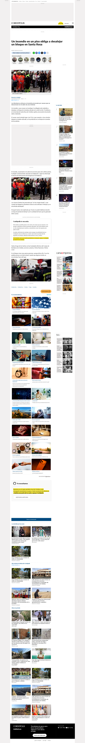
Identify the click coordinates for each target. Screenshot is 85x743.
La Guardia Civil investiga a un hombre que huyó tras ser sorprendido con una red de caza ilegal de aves (65, 118)
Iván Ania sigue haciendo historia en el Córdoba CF (41, 660)
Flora (36, 1)
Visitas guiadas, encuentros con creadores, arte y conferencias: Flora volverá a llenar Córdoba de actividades (21, 662)
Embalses (20, 1)
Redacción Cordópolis (15, 97)
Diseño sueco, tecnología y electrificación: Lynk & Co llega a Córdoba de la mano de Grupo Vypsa (59, 274)
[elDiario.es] (20, 729)
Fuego (30, 287)
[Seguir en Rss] (72, 727)
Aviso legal (44, 740)
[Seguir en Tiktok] (68, 727)
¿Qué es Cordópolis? (37, 740)
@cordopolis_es (15, 100)
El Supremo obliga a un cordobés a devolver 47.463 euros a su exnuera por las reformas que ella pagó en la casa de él (21, 642)
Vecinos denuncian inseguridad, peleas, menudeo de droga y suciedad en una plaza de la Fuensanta (40, 642)
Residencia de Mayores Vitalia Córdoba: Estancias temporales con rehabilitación (59, 266)
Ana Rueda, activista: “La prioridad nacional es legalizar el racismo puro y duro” (59, 355)
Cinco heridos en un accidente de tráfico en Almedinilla (20, 558)
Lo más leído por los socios (18, 524)
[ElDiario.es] (69, 26)
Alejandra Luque (15, 645)
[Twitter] (42, 53)
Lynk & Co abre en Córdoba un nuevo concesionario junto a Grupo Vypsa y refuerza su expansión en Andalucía (59, 259)
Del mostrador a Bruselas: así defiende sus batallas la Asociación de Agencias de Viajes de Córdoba (59, 281)
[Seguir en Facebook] (61, 727)
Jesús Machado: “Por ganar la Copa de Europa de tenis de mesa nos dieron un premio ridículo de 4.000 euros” (59, 362)
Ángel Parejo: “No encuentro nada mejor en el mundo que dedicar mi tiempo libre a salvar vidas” (59, 369)
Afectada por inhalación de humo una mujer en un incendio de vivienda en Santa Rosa (65, 170)
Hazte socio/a (60, 23)
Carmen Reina (34, 645)
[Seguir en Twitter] (60, 727)
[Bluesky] (39, 53)
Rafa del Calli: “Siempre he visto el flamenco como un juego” (59, 341)
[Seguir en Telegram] (63, 727)
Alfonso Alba (14, 626)
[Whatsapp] (34, 53)
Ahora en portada (16, 608)
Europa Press (14, 700)
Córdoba (26, 287)
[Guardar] (47, 53)
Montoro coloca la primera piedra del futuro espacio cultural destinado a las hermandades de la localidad (20, 601)
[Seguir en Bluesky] (58, 727)
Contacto (49, 740)
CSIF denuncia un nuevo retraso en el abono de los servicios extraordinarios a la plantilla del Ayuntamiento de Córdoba (41, 582)
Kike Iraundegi (34, 624)
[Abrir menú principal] (73, 23)
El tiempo (23, 1)
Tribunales (27, 1)
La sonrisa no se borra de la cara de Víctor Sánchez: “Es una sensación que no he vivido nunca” (41, 539)
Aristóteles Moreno (15, 543)
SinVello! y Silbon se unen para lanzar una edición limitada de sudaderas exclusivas (59, 288)
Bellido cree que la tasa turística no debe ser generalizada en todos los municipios (41, 717)
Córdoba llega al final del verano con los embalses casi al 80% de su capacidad (21, 623)
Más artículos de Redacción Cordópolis (21, 563)
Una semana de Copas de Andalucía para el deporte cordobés (21, 680)
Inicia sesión (67, 23)
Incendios (34, 287)
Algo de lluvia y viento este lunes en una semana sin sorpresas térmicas (41, 622)
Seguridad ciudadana (32, 1)
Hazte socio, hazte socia (22, 497)
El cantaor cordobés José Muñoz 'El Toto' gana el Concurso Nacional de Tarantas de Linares (64, 204)
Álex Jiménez (34, 542)
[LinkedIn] (45, 53)
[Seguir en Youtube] (67, 727)
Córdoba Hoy (16, 27)
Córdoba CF (39, 1)
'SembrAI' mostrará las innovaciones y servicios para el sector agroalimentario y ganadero (41, 601)
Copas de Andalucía (44, 1)
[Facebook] (36, 53)
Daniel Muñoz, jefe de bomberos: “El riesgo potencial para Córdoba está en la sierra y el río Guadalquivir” (59, 348)
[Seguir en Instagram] (64, 727)
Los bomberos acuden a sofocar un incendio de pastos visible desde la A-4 (21, 717)
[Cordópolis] (20, 726)
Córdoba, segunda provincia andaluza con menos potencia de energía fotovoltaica (20, 698)
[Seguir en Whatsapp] (70, 727)
